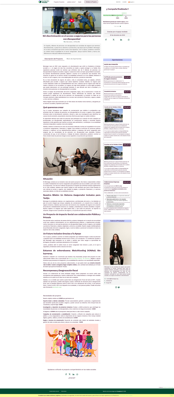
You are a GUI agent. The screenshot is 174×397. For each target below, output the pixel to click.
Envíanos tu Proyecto (91, 2)
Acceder (124, 2)
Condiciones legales (54, 391)
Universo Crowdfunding (168, 387)
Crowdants (119, 391)
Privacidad (63, 391)
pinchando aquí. (57, 287)
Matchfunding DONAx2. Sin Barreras (79, 258)
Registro (118, 2)
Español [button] (132, 2)
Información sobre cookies (125, 395)
